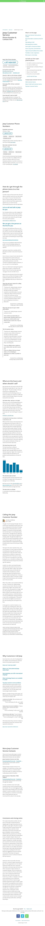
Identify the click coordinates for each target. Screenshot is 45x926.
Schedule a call (16, 72)
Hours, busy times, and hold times (33, 48)
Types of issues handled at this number (34, 50)
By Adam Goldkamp (10, 520)
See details (13, 142)
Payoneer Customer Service (31, 86)
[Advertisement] (13, 112)
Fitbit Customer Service (30, 82)
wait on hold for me (7, 485)
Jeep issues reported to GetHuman (10, 726)
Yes (25, 909)
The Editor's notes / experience (32, 52)
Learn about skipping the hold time (10, 240)
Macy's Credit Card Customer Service (33, 84)
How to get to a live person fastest (32, 46)
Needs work (29, 909)
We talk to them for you (8, 71)
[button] (44, 1)
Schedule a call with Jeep (8, 415)
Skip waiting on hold (7, 72)
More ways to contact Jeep (31, 55)
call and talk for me (17, 483)
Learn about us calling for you (9, 220)
